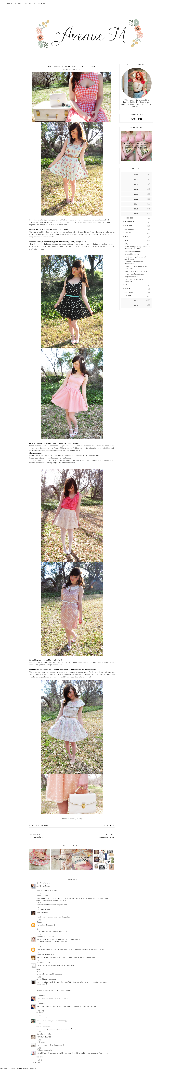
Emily (38, 1042)
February (129, 292)
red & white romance (132, 254)
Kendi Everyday (84, 662)
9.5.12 (39, 1048)
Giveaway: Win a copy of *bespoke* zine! (134, 263)
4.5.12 (39, 1024)
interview (45, 825)
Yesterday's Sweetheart (87, 222)
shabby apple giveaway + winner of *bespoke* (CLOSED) (137, 248)
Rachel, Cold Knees (44, 954)
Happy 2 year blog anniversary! (136, 271)
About (18, 3)
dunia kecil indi (42, 1018)
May (126, 244)
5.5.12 (39, 1040)
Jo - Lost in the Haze (44, 979)
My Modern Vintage (44, 936)
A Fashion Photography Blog (59, 990)
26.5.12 (39, 1060)
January (128, 296)
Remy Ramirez (42, 962)
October (128, 225)
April (127, 285)
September (129, 229)
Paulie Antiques (42, 1050)
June (127, 240)
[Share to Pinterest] (108, 826)
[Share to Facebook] (102, 826)
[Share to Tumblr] (110, 826)
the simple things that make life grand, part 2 (136, 258)
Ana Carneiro (42, 910)
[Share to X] (105, 826)
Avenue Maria (10, 1069)
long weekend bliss (131, 277)
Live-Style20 (41, 883)
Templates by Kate (31, 1069)
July (126, 236)
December (129, 218)
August (128, 233)
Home (9, 3)
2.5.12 (39, 893)
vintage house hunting (133, 251)
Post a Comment (37, 1062)
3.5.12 (39, 977)
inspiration (35, 825)
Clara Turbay (41, 1034)
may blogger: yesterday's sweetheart (134, 280)
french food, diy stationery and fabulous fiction (136, 267)
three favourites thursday (134, 274)
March (127, 288)
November (129, 222)
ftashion (40, 995)
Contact (42, 3)
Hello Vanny (57, 665)
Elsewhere (30, 3)
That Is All (101, 662)
